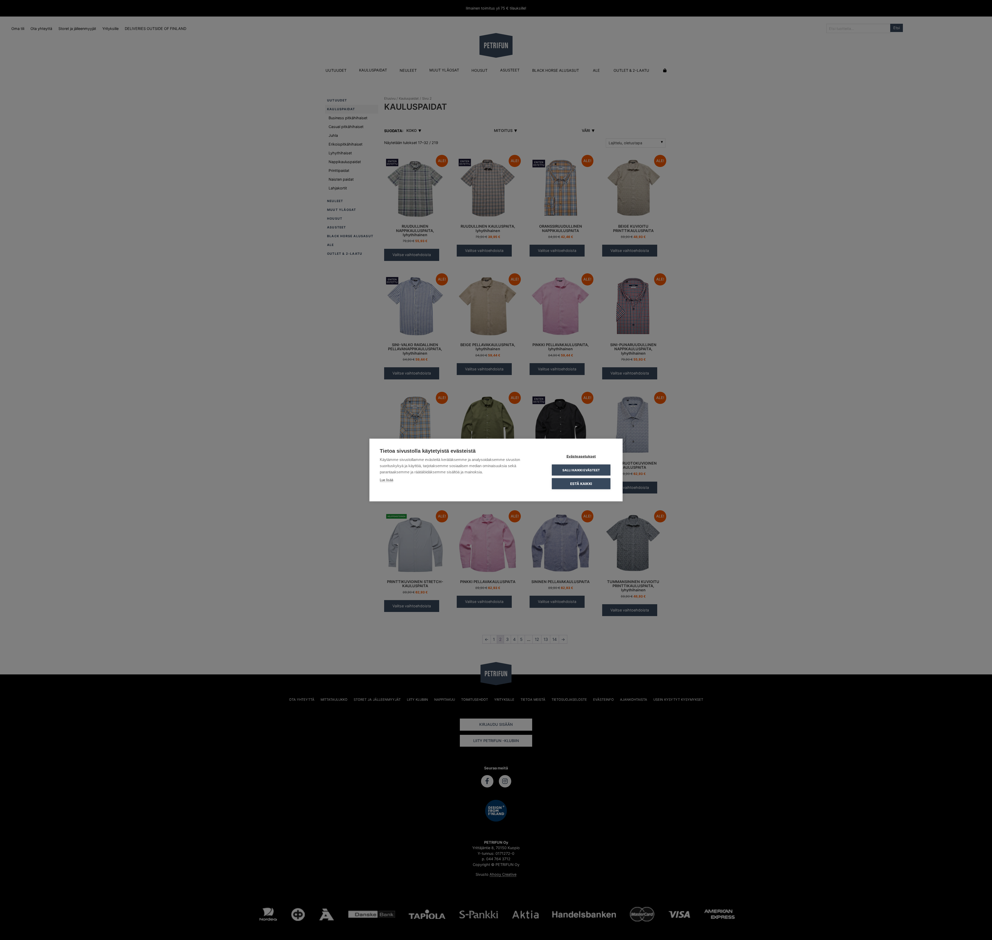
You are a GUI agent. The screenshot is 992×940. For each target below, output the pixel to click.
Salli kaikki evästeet (581, 470)
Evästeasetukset (581, 456)
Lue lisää (386, 480)
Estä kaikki (581, 484)
